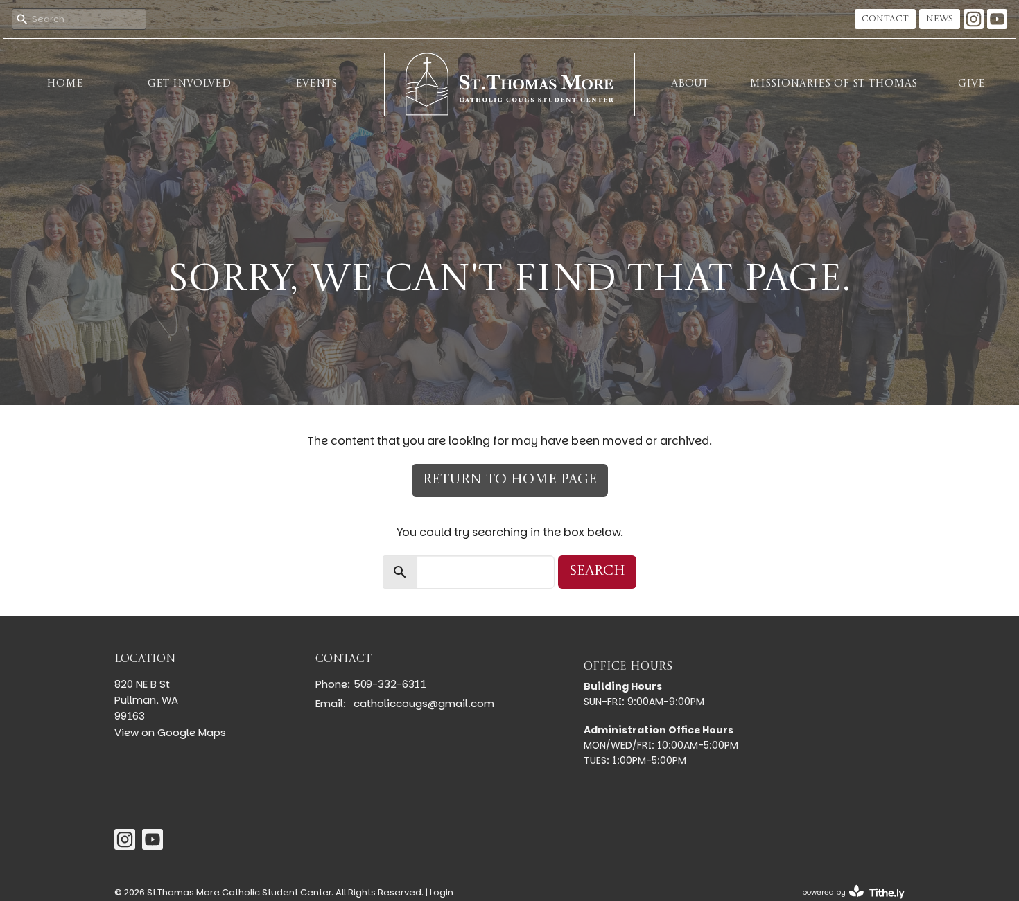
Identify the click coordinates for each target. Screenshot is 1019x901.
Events (316, 84)
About (689, 84)
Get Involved (189, 84)
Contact (885, 19)
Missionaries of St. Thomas (833, 84)
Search (597, 571)
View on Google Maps (170, 732)
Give (971, 84)
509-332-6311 (390, 684)
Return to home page (510, 480)
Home (64, 84)
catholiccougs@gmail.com (424, 703)
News (939, 19)
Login (441, 892)
